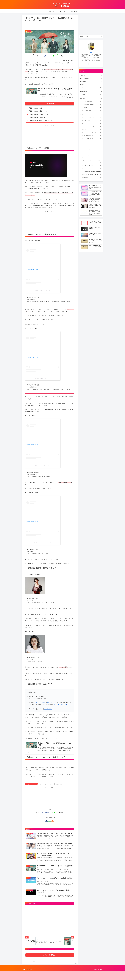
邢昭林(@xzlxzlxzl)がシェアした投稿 (42, 290)
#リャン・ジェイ (51, 702)
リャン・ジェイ (51, 784)
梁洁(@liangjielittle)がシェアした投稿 (42, 378)
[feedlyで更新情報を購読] (49, 820)
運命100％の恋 (35, 784)
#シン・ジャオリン (41, 702)
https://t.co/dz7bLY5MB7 (61, 704)
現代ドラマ (29, 784)
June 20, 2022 (48, 709)
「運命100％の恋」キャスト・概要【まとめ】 (41, 120)
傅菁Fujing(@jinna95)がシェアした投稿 (43, 465)
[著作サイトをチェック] (46, 820)
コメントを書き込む (49, 955)
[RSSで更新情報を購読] (52, 820)
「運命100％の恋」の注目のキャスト (38, 114)
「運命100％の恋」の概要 (35, 108)
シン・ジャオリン (43, 784)
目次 (48, 103)
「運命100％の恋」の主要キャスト (38, 111)
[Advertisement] (49, 25)
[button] (62, 55)
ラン (91, 52)
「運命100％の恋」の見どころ (37, 117)
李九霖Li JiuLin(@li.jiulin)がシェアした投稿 (43, 542)
